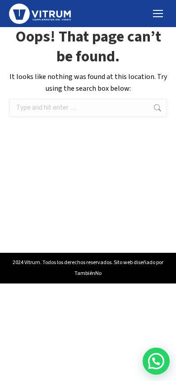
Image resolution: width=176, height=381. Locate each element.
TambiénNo (88, 273)
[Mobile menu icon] (158, 14)
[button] (156, 361)
